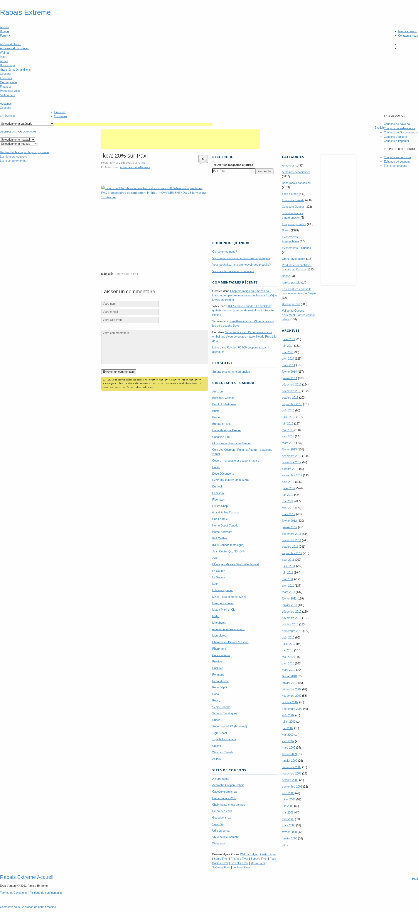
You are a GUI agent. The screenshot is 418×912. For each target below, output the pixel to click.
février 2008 (289, 832)
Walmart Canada (222, 752)
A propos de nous (33, 907)
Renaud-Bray (220, 681)
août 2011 (288, 559)
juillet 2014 (288, 339)
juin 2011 (287, 572)
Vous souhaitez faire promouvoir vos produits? (241, 264)
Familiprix (218, 493)
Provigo (217, 661)
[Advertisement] (133, 124)
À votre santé (220, 778)
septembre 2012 (292, 475)
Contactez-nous (408, 35)
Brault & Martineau (224, 404)
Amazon (217, 391)
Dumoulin (218, 486)
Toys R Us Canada (224, 739)
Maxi (3, 56)
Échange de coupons (397, 161)
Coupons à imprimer (396, 141)
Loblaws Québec (222, 590)
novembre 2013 (291, 391)
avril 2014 (288, 358)
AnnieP (142, 162)
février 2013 (289, 449)
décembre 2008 (291, 767)
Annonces (288, 165)
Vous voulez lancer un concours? (233, 271)
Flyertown (218, 499)
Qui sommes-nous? (224, 251)
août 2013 (288, 410)
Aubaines (6, 103)
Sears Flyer (221, 858)
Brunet (216, 417)
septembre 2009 (292, 708)
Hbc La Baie (220, 519)
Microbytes (219, 622)
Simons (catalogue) (224, 713)
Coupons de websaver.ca (399, 128)
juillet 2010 (288, 643)
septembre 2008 (292, 786)
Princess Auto (221, 655)
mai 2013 (287, 430)
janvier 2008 (289, 838)
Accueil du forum (10, 44)
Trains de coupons (395, 165)
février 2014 (289, 371)
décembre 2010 (291, 611)
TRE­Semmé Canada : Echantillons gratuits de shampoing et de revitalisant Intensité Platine (243, 310)
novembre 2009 (291, 695)
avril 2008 (288, 819)
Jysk (215, 557)
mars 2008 (288, 825)
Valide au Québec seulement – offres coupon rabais (298, 315)
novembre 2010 (291, 618)
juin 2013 (287, 423)
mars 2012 (288, 514)
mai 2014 (287, 352)
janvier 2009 (289, 760)
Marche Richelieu (223, 603)
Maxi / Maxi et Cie (223, 609)
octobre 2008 (290, 780)
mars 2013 (288, 443)
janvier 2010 (289, 682)
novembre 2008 (291, 773)
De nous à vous (222, 811)
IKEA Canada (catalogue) (228, 545)
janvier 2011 (289, 605)
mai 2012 (287, 501)
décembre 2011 (291, 533)
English (379, 127)
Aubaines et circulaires (14, 48)
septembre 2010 (292, 631)
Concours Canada (293, 200)
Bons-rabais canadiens (296, 183)
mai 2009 (287, 734)
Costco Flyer (268, 854)
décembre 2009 (291, 689)
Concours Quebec (293, 206)
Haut (415, 878)
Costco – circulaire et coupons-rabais (235, 460)
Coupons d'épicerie (396, 136)
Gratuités (60, 112)
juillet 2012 (288, 488)
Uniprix (216, 745)
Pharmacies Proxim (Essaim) (230, 642)
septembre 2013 (292, 404)
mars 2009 (288, 747)
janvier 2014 (289, 378)
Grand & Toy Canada (225, 512)
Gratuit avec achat (293, 258)
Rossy (216, 700)
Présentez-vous (10, 90)
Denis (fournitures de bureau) (230, 480)
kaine (215, 347)
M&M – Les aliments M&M (229, 596)
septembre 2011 (292, 553)
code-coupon (290, 193)
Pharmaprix (219, 648)
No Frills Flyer (239, 863)
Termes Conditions (13, 892)
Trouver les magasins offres (232, 164)
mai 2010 (287, 657)
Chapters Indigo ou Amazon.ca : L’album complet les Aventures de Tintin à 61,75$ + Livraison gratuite (244, 295)
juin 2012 (287, 494)
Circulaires (60, 116)
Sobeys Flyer (259, 858)
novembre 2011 (291, 540)
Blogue (4, 31)
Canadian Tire (221, 436)
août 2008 (288, 793)
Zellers (216, 759)
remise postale (291, 282)
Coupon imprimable (294, 224)
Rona (215, 694)
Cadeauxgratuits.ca (224, 791)
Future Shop (220, 506)
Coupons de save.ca (397, 124)
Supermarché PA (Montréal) (229, 726)
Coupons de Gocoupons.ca (401, 132)
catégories (7, 115)
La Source (218, 570)
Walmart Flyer (249, 854)
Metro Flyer (258, 863)
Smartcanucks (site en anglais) (231, 371)
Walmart (5, 52)
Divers (286, 230)
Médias (51, 907)
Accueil (4, 27)
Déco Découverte (223, 473)
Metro (215, 616)
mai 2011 (287, 579)
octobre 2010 (290, 624)
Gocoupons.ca (221, 817)
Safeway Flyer (221, 867)
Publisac (217, 668)
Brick (215, 411)
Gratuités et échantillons (15, 69)
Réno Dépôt (219, 687)
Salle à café (7, 95)
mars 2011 (288, 592)
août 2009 (288, 715)
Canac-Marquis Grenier (226, 430)
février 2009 (289, 754)
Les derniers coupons (13, 156)
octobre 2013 (290, 397)
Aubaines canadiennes (135, 167)
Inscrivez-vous (407, 31)
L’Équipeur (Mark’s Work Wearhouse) (235, 564)
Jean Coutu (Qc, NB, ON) (228, 551)
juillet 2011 (288, 566)
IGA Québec (220, 538)
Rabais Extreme (25, 12)
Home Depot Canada (225, 525)
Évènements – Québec (296, 248)
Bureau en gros (221, 423)
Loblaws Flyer (241, 867)
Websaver (218, 843)
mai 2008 (287, 812)
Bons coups (7, 65)
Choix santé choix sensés (228, 804)
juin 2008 (287, 806)
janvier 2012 (289, 527)
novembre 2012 (291, 462)
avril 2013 (288, 436)
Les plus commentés (13, 160)
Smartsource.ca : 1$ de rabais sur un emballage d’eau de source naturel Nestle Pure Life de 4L (244, 337)
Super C (217, 720)
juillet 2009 (288, 721)
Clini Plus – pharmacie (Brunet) (231, 443)
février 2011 (289, 598)
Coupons (5, 73)
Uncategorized (291, 304)
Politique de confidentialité (45, 892)
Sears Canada (221, 707)
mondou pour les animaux (228, 629)
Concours (6, 78)
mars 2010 (288, 669)
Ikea (126, 273)
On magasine (8, 82)
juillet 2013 (288, 417)
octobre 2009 (290, 702)
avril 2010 (288, 663)
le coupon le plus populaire (24, 152)
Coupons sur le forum (397, 157)
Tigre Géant (219, 733)
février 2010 (289, 676)
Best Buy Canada (223, 397)
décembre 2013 (291, 384)
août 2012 (288, 482)
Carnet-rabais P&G (224, 798)
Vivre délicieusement (225, 837)
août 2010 (288, 637)
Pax (135, 273)
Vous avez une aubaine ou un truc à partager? (241, 258)
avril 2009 (288, 741)
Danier (216, 467)
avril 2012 (288, 507)
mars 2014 (288, 365)
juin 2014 (287, 345)
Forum (5, 35)
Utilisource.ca (220, 830)
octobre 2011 (290, 546)
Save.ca (217, 824)
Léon (215, 583)
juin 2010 (287, 650)
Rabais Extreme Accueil (26, 877)
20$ (118, 273)
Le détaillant (9, 131)
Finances (6, 86)
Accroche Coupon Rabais (228, 785)
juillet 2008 (288, 799)
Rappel (286, 276)
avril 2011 (288, 585)
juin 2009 (287, 728)
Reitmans (218, 674)
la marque (29, 131)
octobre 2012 (290, 468)
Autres (4, 61)
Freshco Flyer (239, 858)
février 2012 (289, 520)
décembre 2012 (291, 456)
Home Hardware (222, 531)
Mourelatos (219, 635)
